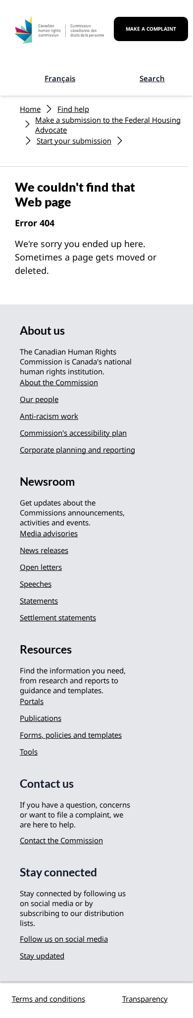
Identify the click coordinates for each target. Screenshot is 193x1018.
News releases (44, 550)
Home (30, 109)
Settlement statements (58, 617)
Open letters (41, 567)
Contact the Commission (61, 840)
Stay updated (42, 956)
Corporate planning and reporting (77, 450)
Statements (39, 601)
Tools (29, 752)
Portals (32, 701)
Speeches (35, 584)
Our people (39, 399)
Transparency (145, 999)
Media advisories (49, 533)
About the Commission (59, 382)
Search (152, 78)
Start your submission (74, 141)
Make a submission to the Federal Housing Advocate (108, 125)
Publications (40, 718)
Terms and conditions (48, 999)
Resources (46, 649)
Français (60, 78)
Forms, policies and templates (71, 735)
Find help (73, 109)
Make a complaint (151, 28)
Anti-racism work (49, 416)
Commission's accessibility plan (73, 433)
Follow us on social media (64, 939)
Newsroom (47, 481)
